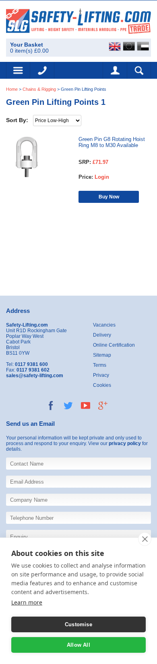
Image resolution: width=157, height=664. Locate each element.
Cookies (102, 385)
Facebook (51, 405)
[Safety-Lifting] (78, 21)
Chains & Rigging (39, 89)
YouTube (85, 405)
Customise (78, 624)
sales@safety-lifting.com (34, 375)
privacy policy (125, 443)
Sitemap (102, 355)
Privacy (101, 375)
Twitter (68, 405)
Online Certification (114, 345)
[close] (144, 539)
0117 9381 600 (42, 70)
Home (12, 89)
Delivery (102, 335)
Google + (102, 405)
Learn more (26, 602)
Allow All (78, 645)
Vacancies (104, 325)
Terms (99, 365)
